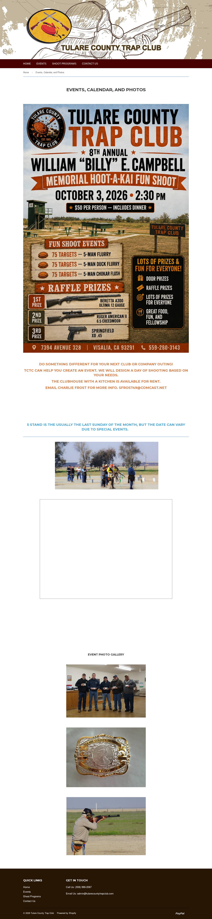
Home (27, 63)
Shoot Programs (64, 63)
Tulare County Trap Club (42, 913)
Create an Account (179, 25)
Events (41, 63)
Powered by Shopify (66, 913)
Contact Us (90, 63)
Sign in (161, 25)
